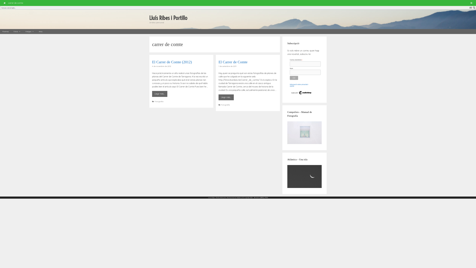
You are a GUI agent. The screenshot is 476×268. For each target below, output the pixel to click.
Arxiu (41, 32)
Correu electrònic (296, 60)
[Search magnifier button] (474, 7)
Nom (291, 68)
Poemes (5, 32)
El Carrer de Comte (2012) (172, 62)
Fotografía (159, 101)
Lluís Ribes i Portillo (168, 17)
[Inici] (4, 3)
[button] (20, 31)
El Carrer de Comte (233, 62)
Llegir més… (160, 94)
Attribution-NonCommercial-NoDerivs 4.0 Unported (235, 197)
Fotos (16, 32)
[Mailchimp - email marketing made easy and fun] (301, 94)
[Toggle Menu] (471, 3)
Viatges (28, 32)
